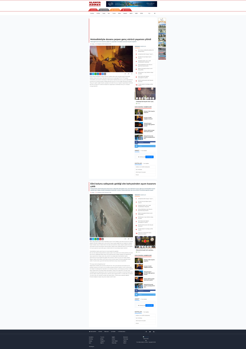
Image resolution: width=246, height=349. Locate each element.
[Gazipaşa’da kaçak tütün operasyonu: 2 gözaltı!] (145, 94)
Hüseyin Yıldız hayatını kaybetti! (149, 112)
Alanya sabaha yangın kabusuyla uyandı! (149, 131)
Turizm (114, 13)
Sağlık (136, 13)
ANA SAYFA (93, 10)
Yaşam (125, 341)
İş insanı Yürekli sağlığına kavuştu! (148, 118)
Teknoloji (125, 339)
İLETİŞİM (113, 331)
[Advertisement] (123, 28)
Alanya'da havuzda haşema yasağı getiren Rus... (149, 137)
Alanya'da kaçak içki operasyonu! (145, 250)
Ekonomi (125, 337)
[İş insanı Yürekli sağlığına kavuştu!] (139, 118)
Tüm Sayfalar (146, 163)
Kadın (124, 342)
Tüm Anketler (144, 150)
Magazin (125, 13)
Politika (98, 13)
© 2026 (154, 342)
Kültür (141, 13)
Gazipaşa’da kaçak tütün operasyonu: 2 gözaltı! (145, 101)
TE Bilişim (91, 346)
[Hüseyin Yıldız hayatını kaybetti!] (139, 112)
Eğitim (131, 13)
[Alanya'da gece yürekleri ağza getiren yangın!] (139, 124)
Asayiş (104, 13)
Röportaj (114, 342)
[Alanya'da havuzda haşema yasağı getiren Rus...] (139, 137)
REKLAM (106, 331)
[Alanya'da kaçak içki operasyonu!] (145, 243)
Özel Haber (115, 341)
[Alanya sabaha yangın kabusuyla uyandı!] (139, 131)
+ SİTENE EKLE (121, 331)
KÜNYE (100, 331)
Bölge (119, 13)
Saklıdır (142, 342)
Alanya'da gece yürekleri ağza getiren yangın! (149, 124)
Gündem (92, 13)
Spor (109, 13)
